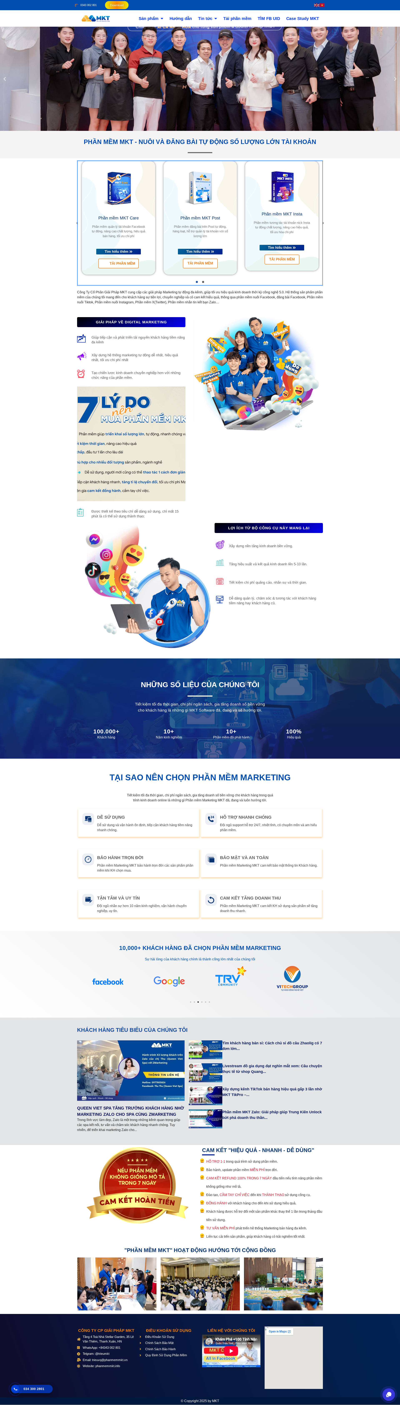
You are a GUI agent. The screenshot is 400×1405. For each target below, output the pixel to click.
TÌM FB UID (269, 18)
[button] (4, 78)
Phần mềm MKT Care (118, 218)
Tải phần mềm (237, 18)
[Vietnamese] (322, 5)
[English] (317, 5)
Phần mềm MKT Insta (282, 214)
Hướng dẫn (181, 18)
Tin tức (205, 18)
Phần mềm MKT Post (200, 218)
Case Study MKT (302, 18)
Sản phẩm (149, 18)
